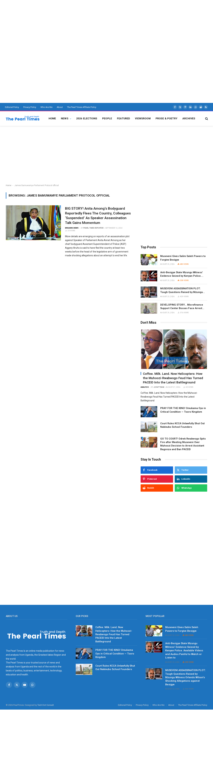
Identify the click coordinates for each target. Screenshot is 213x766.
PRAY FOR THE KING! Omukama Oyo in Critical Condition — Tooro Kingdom (183, 410)
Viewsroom (142, 118)
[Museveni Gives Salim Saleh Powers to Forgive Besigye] (149, 259)
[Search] (206, 118)
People (107, 118)
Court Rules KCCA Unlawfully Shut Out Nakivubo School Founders (182, 425)
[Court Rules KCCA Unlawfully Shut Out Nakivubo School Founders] (149, 427)
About (60, 107)
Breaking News (72, 228)
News (64, 118)
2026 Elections (86, 118)
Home (52, 118)
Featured (123, 118)
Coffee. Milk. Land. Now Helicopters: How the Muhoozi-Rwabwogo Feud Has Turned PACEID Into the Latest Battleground (173, 378)
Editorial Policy (12, 107)
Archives (188, 118)
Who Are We (46, 107)
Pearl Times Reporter (93, 228)
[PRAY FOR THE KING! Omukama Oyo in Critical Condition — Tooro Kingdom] (149, 411)
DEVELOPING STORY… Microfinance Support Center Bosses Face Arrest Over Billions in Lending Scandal (181, 306)
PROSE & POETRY (166, 118)
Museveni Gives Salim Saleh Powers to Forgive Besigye (183, 258)
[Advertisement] (100, 23)
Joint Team (159, 387)
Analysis (145, 387)
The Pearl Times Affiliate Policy (81, 107)
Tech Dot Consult (45, 705)
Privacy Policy (29, 107)
